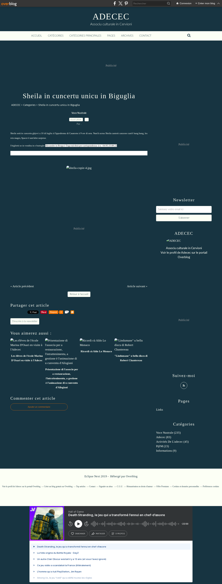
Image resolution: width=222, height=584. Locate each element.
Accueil (36, 35)
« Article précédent (22, 286)
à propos (120, 534)
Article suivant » (137, 286)
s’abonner (80, 534)
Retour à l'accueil (79, 294)
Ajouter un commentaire (39, 407)
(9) (166, 450)
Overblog (132, 476)
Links (159, 409)
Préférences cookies (211, 486)
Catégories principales (85, 35)
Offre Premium (162, 486)
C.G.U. (120, 486)
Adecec (186, 252)
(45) (172, 441)
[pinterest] (126, 3)
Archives (127, 35)
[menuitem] (37, 36)
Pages (111, 35)
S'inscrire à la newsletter (24, 321)
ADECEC (111, 16)
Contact (145, 35)
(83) (163, 437)
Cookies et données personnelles (185, 486)
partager (100, 534)
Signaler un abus (106, 486)
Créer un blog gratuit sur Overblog (58, 486)
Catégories (55, 35)
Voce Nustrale (78, 113)
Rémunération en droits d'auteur (140, 486)
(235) (168, 432)
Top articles (81, 486)
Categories (29, 105)
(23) (162, 446)
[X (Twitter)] (120, 3)
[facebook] (115, 3)
